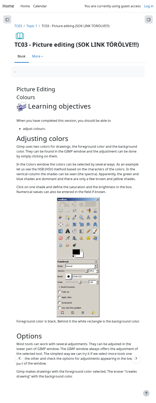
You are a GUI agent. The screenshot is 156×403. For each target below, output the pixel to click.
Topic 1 (31, 26)
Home (8, 6)
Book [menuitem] (22, 56)
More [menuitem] (36, 56)
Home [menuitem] (25, 6)
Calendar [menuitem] (40, 6)
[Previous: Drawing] (19, 359)
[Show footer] (146, 393)
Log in (149, 6)
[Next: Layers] (136, 359)
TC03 (18, 26)
